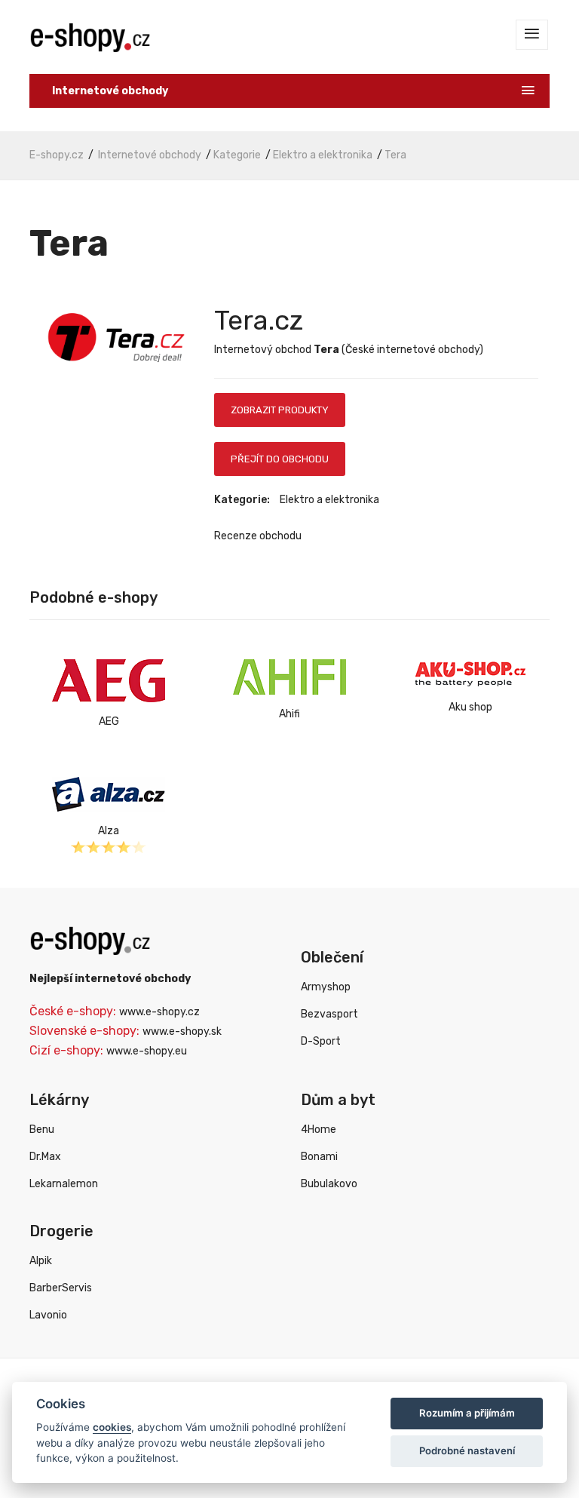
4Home (318, 1129)
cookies (112, 1427)
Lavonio (48, 1315)
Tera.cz (258, 320)
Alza (108, 830)
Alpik (40, 1260)
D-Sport (321, 1041)
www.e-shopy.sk (182, 1031)
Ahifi (289, 714)
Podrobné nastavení (467, 1450)
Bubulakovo (329, 1183)
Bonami (319, 1156)
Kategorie (237, 155)
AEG (109, 721)
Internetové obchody (149, 155)
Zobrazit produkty (280, 410)
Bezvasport (329, 1014)
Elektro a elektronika (322, 155)
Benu (41, 1129)
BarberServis (60, 1288)
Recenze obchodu (258, 536)
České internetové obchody (412, 349)
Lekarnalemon (63, 1183)
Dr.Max (45, 1156)
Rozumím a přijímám (467, 1413)
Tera (395, 155)
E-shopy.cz (56, 155)
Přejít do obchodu (280, 459)
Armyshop (326, 987)
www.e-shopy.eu (146, 1051)
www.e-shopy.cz (159, 1011)
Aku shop (470, 707)
